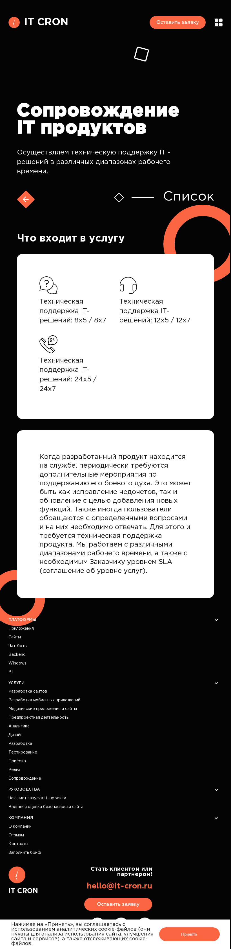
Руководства (24, 789)
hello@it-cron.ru (119, 886)
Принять (189, 934)
